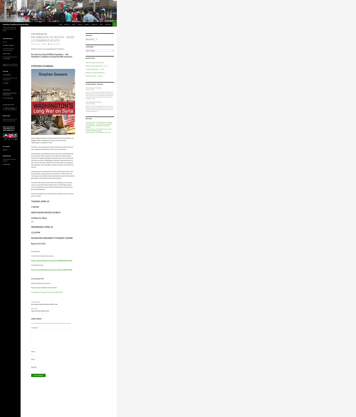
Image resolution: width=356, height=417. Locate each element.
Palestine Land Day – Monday (94, 76)
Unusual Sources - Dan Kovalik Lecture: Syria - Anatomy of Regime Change (99, 129)
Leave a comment (55, 44)
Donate (87, 24)
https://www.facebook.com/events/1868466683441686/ (51, 260)
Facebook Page (6, 53)
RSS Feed (5, 150)
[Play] (5, 139)
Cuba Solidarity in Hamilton (94, 102)
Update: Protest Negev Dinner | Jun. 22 (97, 66)
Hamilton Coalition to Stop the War (16, 24)
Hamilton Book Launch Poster (40, 283)
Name (33, 351)
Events (73, 24)
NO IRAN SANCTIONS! (8, 104)
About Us (66, 24)
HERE (6, 83)
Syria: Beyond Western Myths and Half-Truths (47, 292)
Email (33, 359)
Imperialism (39, 34)
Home (60, 24)
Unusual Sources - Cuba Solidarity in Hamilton (99, 124)
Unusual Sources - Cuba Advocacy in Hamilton (99, 122)
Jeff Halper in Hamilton (8, 45)
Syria (45, 34)
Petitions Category (9, 108)
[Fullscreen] (17, 139)
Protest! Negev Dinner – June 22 (95, 69)
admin (45, 44)
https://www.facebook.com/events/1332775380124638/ (51, 270)
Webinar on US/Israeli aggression (95, 72)
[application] (10, 137)
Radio (101, 24)
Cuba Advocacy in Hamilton (94, 88)
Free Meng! (108, 24)
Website (34, 367)
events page (7, 58)
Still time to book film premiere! (95, 62)
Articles (80, 24)
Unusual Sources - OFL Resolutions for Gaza (98, 132)
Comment (34, 328)
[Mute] (15, 139)
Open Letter (10, 98)
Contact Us (94, 24)
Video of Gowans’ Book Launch (40, 310)
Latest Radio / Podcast (95, 84)
